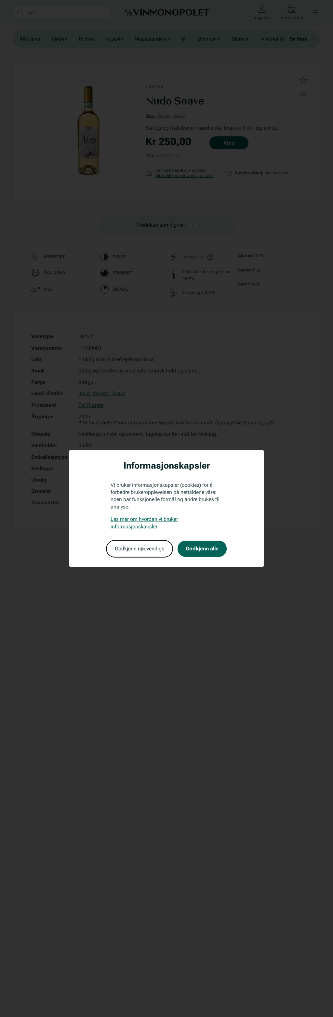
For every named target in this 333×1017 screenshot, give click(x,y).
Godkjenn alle (202, 549)
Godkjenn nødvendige (139, 549)
